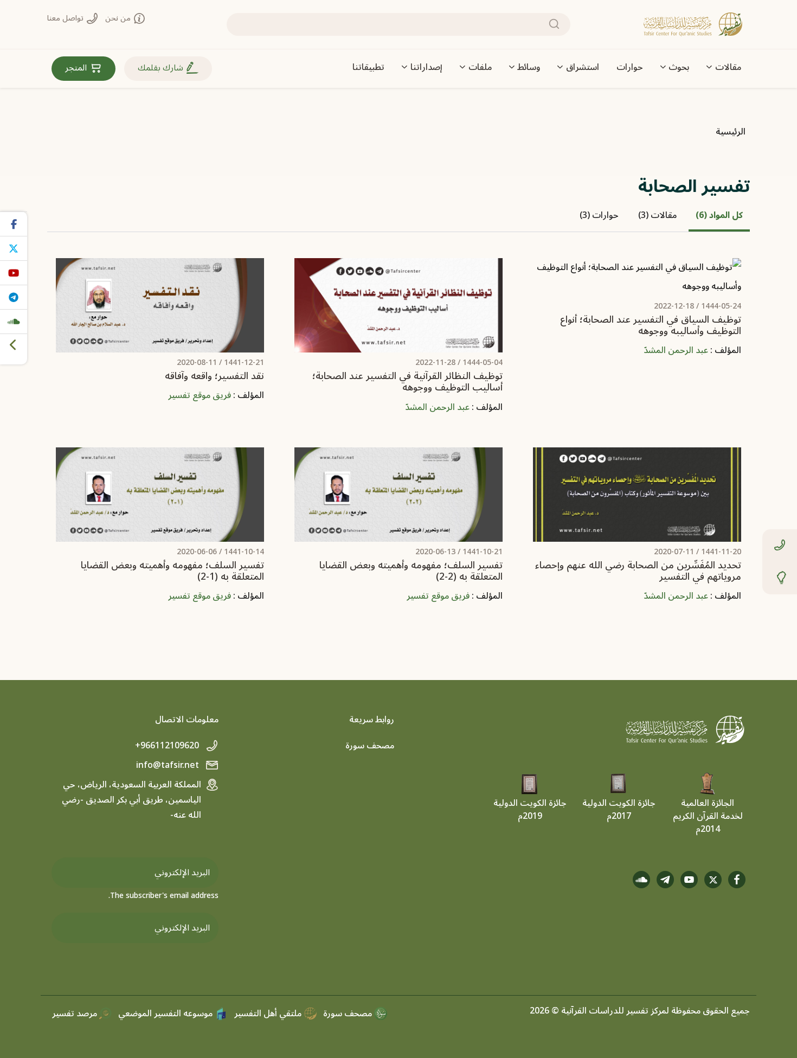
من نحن (119, 18)
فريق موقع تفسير (199, 395)
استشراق (582, 67)
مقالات (728, 67)
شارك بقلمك (161, 68)
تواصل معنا (66, 18)
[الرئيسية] (693, 24)
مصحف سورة (369, 745)
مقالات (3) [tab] (657, 215)
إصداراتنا (426, 67)
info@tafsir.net (168, 765)
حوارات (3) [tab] (599, 215)
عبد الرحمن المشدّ (676, 350)
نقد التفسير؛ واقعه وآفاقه (214, 376)
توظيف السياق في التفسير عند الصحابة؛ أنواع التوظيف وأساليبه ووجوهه (650, 325)
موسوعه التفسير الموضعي (166, 1013)
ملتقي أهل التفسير (269, 1013)
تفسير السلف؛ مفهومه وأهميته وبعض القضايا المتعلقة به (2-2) (411, 571)
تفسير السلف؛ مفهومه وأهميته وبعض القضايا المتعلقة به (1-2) (172, 571)
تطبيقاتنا (368, 67)
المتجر (77, 68)
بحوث (679, 67)
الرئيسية (730, 132)
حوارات (629, 67)
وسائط (528, 67)
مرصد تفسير (75, 1013)
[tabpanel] (398, 438)
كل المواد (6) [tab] (719, 215)
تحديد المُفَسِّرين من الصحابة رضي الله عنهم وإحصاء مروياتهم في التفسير (638, 571)
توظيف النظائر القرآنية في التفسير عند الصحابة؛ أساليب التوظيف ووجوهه (407, 381)
